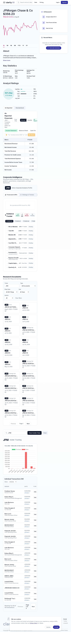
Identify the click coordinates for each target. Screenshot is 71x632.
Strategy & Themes (28, 194)
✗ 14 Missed (26, 215)
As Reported (8, 108)
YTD (19, 45)
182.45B (31, 151)
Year (20, 289)
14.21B (31, 155)
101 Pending (32, 215)
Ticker (6, 283)
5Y (27, 45)
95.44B (31, 147)
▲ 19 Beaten (17, 215)
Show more (6, 60)
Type (21, 283)
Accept (56, 627)
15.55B (31, 166)
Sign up (64, 2)
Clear (45, 433)
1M (11, 45)
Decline (48, 627)
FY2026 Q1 (18, 221)
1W (7, 45)
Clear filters (18, 298)
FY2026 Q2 (9, 221)
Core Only (15, 120)
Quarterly (30, 120)
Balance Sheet (23, 130)
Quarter (7, 295)
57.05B (31, 169)
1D (4, 45)
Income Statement (11, 130)
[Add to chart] (28, 144)
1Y (23, 45)
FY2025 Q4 (26, 221)
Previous (13, 423)
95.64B (31, 158)
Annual (23, 120)
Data (35, 2)
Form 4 (27, 492)
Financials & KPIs (12, 194)
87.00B (31, 143)
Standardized (20, 108)
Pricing (41, 2)
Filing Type (7, 289)
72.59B (31, 162)
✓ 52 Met (22, 215)
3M (15, 45)
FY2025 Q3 (35, 221)
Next (28, 423)
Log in (57, 2)
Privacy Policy (33, 623)
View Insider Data (34, 433)
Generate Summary (54, 48)
